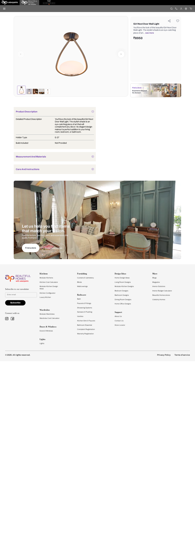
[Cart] (190, 8)
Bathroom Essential (84, 325)
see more (149, 33)
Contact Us (119, 321)
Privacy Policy (164, 355)
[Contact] (176, 8)
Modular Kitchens (46, 278)
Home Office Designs (123, 304)
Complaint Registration (86, 329)
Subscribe (15, 303)
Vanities (80, 316)
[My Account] (181, 8)
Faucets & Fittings (84, 303)
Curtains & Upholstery (85, 278)
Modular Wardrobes (47, 314)
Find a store (136, 88)
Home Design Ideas (122, 278)
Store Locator (120, 325)
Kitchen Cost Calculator (49, 282)
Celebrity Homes (158, 300)
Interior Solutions (158, 286)
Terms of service (182, 355)
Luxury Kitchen (45, 297)
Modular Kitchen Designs (124, 286)
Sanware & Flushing (84, 312)
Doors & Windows (46, 331)
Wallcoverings (82, 286)
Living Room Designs (123, 282)
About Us (118, 316)
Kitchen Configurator (47, 293)
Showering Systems (84, 308)
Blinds (79, 282)
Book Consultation (53, 248)
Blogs (154, 278)
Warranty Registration (85, 334)
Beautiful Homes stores (161, 295)
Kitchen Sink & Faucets (86, 321)
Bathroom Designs (122, 295)
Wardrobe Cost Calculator (49, 318)
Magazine (156, 282)
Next (121, 54)
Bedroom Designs (121, 291)
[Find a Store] (186, 8)
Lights (42, 343)
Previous (20, 54)
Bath (79, 299)
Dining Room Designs (123, 300)
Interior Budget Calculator (162, 291)
